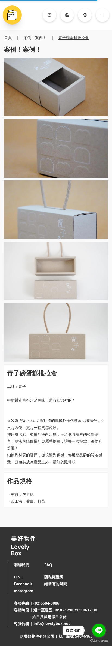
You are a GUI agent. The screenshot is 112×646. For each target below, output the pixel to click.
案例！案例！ (35, 37)
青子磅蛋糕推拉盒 (73, 37)
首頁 (8, 37)
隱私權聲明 (53, 576)
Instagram (23, 590)
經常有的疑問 (55, 583)
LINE (18, 576)
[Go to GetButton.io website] (99, 640)
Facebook (23, 583)
